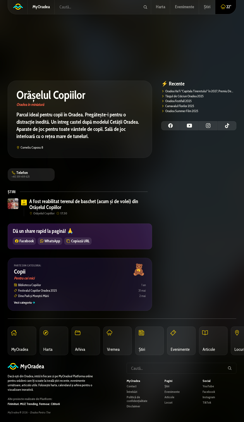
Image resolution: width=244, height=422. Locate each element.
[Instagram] (208, 125)
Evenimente (172, 392)
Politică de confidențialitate (137, 399)
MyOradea (41, 6)
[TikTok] (227, 125)
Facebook (209, 392)
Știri (167, 386)
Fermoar (44, 404)
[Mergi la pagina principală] (18, 7)
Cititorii (55, 404)
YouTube (208, 386)
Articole (169, 397)
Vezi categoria (24, 303)
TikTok (207, 402)
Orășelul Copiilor (50, 95)
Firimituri (13, 404)
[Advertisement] (122, 47)
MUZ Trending (29, 404)
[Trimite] (145, 7)
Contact (131, 386)
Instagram (209, 397)
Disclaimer (133, 406)
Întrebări (132, 392)
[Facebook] (170, 125)
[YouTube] (189, 125)
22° (228, 6)
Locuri (168, 402)
